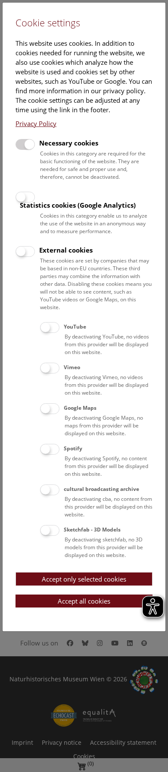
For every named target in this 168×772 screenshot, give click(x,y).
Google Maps (80, 407)
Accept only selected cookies (84, 579)
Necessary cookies (68, 143)
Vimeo (72, 367)
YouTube (75, 326)
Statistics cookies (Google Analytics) (78, 205)
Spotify (73, 448)
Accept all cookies (84, 601)
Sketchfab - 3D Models (92, 529)
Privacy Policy (36, 123)
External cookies (66, 250)
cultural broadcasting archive (101, 489)
